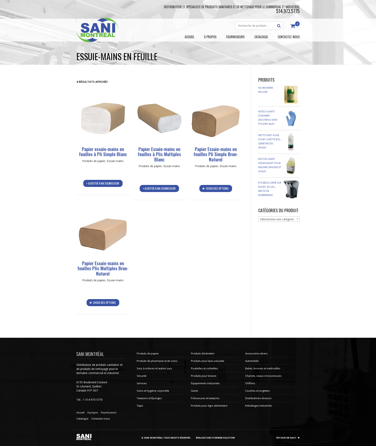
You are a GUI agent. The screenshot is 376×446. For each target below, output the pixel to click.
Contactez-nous (100, 418)
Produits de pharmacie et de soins (157, 361)
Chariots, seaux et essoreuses (263, 376)
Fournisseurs (109, 412)
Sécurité (141, 376)
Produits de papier (93, 161)
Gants (194, 390)
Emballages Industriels (258, 405)
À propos (92, 412)
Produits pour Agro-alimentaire (209, 405)
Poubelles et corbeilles (204, 368)
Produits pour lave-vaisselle (207, 361)
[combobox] (279, 219)
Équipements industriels (205, 383)
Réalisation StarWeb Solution (215, 437)
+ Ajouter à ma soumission (102, 183)
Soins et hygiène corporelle (153, 390)
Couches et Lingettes (257, 390)
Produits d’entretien (202, 353)
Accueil (80, 412)
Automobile (252, 361)
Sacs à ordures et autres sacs (154, 368)
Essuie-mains (115, 161)
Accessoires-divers (256, 353)
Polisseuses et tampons (205, 398)
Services (142, 383)
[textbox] (279, 219)
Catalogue (82, 418)
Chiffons (250, 383)
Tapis (140, 405)
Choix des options (217, 188)
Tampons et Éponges (149, 398)
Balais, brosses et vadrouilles (262, 368)
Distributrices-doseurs (258, 398)
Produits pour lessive (203, 376)
